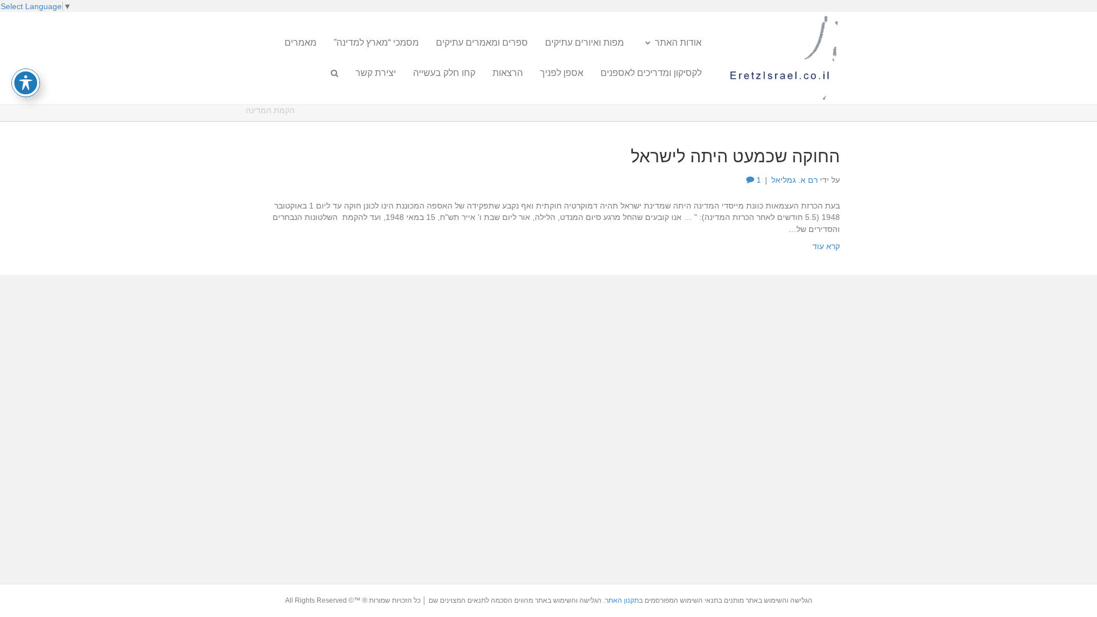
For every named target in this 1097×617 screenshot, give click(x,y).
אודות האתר (678, 42)
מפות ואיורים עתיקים (584, 42)
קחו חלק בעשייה (444, 73)
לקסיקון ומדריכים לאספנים (651, 73)
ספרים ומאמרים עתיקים (482, 42)
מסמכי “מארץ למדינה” (376, 42)
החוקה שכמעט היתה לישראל (735, 156)
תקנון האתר (622, 600)
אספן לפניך (561, 73)
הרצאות (508, 73)
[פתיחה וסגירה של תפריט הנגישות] (25, 83)
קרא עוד (826, 246)
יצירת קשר (375, 73)
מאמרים (301, 42)
